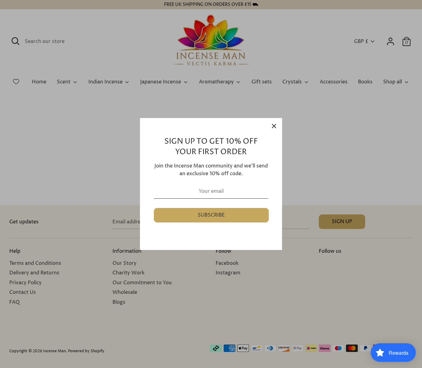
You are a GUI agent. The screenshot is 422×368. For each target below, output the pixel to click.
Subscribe (211, 215)
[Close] (274, 126)
